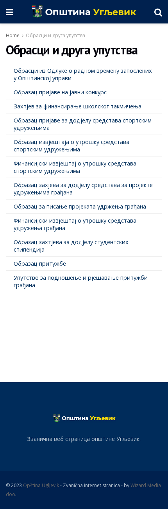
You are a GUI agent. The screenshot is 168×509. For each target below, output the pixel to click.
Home (13, 35)
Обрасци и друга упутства (55, 35)
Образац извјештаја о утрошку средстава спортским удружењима (71, 145)
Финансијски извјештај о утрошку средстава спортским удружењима (75, 167)
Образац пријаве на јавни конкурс (60, 92)
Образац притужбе (40, 263)
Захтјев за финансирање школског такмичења (77, 106)
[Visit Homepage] (84, 12)
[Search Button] (158, 11)
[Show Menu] (9, 11)
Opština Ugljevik (41, 485)
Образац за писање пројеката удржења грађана (80, 206)
